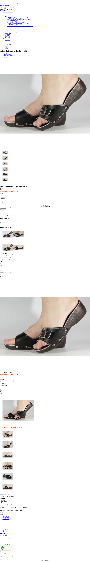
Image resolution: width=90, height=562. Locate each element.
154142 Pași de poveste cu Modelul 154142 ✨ (14, 24)
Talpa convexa (7, 35)
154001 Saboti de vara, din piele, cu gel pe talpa (14, 18)
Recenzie (2, 381)
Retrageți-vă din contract (45, 560)
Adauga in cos (3, 197)
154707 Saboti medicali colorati (12, 21)
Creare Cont (2, 1)
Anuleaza (2, 385)
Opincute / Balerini (8, 33)
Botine (6, 28)
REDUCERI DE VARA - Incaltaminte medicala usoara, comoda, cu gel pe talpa (20, 17)
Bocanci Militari (7, 37)
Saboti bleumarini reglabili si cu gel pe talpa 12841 (10, 240)
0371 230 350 (4, 542)
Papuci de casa (7, 31)
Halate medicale (5, 48)
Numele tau (2, 379)
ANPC (3, 531)
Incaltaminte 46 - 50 (8, 44)
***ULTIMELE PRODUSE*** (7, 12)
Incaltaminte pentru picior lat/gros (7, 14)
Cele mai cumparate (5, 521)
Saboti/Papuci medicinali (9, 16)
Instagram (4, 554)
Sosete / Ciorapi (5, 45)
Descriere (4, 211)
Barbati (3, 38)
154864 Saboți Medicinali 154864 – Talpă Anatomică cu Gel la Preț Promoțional (20, 26)
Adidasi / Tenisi (7, 36)
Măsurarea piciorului (5, 519)
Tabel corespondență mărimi (13, 207)
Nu (1, 266)
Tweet (3, 202)
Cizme (6, 29)
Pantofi (6, 27)
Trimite (6, 385)
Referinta (2, 224)
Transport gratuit (3, 8)
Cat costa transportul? (6, 516)
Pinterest (3, 203)
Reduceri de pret (5, 520)
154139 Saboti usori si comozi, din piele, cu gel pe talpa (16, 22)
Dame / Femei (4, 15)
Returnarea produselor (6, 517)
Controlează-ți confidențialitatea (5, 550)
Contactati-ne (3, 533)
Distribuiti (4, 201)
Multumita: (4, 376)
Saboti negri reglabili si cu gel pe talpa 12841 (9, 254)
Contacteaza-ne (5, 529)
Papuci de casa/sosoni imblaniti (12, 32)
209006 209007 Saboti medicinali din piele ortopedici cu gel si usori (18, 23)
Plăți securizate (4, 528)
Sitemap (3, 530)
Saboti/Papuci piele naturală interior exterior (14, 20)
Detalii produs (4, 212)
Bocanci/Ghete (7, 30)
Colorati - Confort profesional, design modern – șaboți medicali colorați (18, 19)
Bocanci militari (7, 43)
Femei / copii (7, 46)
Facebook (4, 553)
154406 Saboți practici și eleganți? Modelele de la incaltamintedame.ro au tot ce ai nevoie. (21, 25)
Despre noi (4, 527)
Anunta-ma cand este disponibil (45, 206)
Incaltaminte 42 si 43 (8, 34)
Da (1, 261)
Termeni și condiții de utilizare (7, 518)
